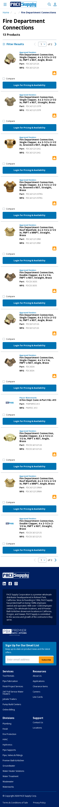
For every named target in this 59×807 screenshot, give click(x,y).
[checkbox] (4, 79)
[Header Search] (49, 4)
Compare (10, 79)
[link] (35, 44)
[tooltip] (15, 12)
